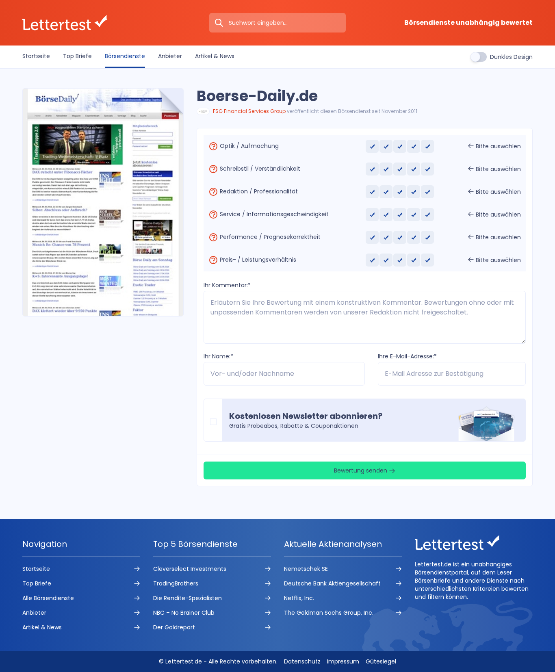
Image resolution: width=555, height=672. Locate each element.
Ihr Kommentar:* (227, 285)
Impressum (343, 661)
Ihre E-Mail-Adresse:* (407, 356)
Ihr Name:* (218, 356)
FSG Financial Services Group (249, 111)
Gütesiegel (381, 661)
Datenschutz (302, 661)
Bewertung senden (361, 470)
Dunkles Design (511, 57)
